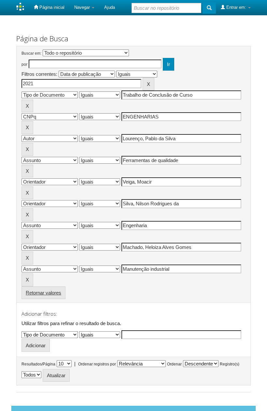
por (24, 64)
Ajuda (109, 7)
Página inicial (51, 7)
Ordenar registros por (97, 364)
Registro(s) (229, 364)
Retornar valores (43, 292)
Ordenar (174, 364)
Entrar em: (236, 7)
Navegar (82, 7)
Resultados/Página (38, 364)
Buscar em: (31, 53)
